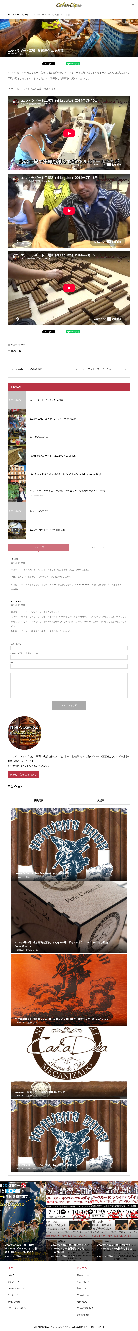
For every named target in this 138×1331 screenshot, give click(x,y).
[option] (23, 1221)
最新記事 (38, 800)
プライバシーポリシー (18, 1308)
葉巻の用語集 (83, 1315)
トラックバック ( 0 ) (99, 547)
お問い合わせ (14, 1302)
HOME (11, 1275)
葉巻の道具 (82, 1302)
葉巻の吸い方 (83, 1295)
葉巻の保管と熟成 (85, 1308)
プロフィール (14, 1282)
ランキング (13, 1295)
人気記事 (99, 800)
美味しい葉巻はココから (23, 774)
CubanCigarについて (17, 1288)
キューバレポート (26, 54)
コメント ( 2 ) (38, 547)
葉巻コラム (82, 1288)
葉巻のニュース (84, 1275)
